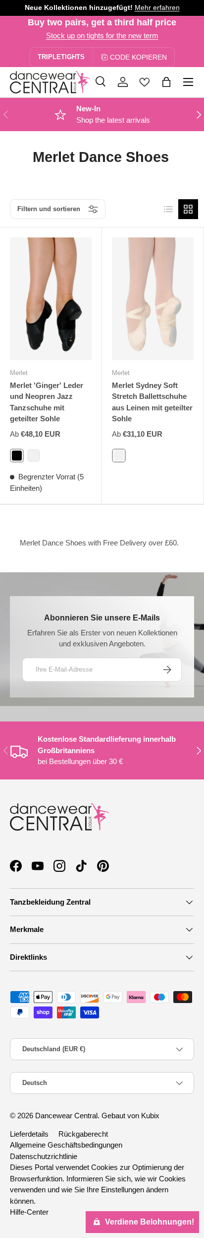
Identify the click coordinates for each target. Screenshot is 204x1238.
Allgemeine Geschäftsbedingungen (66, 1145)
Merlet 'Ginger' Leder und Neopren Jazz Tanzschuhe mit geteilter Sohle (46, 402)
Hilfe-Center (29, 1212)
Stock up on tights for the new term (102, 35)
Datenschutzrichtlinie (43, 1156)
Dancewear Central (66, 1115)
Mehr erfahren (157, 7)
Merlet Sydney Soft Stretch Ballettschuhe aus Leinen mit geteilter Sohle (152, 402)
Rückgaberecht (83, 1134)
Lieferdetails (29, 1134)
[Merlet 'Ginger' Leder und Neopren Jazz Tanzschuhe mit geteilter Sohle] (51, 299)
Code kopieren (138, 57)
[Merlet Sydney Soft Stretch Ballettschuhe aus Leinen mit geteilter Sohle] (153, 299)
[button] (166, 82)
